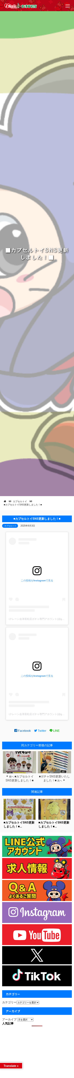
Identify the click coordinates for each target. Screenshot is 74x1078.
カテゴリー (9, 1002)
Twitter (41, 730)
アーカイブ (9, 1019)
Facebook (24, 730)
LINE (56, 730)
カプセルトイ (10, 526)
